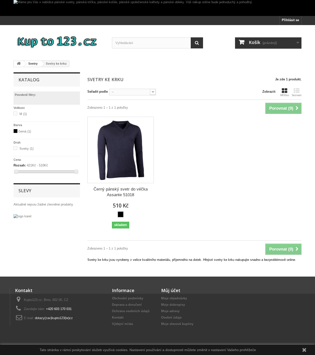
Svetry (26, 148)
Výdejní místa (122, 324)
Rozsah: (20, 165)
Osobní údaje (171, 317)
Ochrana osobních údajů (131, 311)
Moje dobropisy (173, 305)
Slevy (24, 190)
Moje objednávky (174, 298)
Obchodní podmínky (127, 298)
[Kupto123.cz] (59, 41)
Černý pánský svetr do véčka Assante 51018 (121, 192)
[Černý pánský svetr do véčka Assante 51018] (120, 150)
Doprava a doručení (127, 305)
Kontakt (118, 317)
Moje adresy (170, 311)
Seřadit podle (97, 91)
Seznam (296, 95)
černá (24, 131)
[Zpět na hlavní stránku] (18, 64)
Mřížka (284, 95)
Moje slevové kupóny (177, 324)
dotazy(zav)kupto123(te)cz (54, 318)
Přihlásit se (290, 20)
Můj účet (170, 290)
